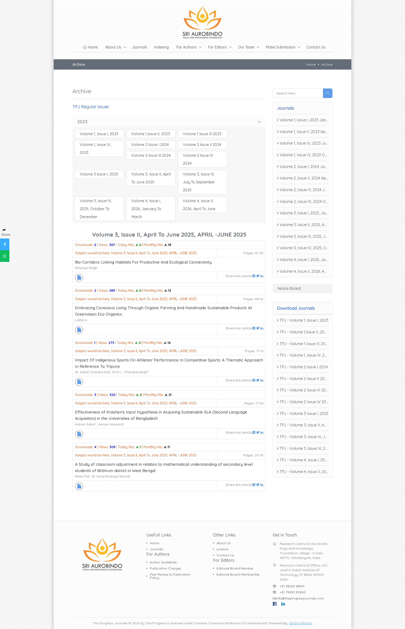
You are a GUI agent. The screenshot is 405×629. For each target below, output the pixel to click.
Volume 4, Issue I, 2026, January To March (304, 259)
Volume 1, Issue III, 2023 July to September (304, 143)
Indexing (161, 47)
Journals (139, 47)
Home (92, 47)
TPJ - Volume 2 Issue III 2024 (304, 390)
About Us (224, 543)
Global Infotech (300, 623)
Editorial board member (235, 568)
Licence (222, 549)
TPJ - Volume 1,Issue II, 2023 (304, 332)
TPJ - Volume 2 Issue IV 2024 (304, 401)
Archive (327, 64)
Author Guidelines (163, 562)
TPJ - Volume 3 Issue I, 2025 (304, 413)
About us (113, 47)
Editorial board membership (238, 574)
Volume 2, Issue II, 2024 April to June (304, 178)
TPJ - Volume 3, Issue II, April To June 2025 (304, 425)
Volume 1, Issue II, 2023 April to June (304, 131)
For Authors (186, 47)
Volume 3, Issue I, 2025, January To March (304, 213)
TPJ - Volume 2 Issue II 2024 (304, 378)
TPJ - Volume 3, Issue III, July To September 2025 (304, 436)
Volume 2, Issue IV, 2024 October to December (304, 201)
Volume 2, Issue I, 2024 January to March (304, 166)
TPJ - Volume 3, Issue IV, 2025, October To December (304, 448)
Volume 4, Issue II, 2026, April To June (304, 271)
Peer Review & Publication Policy (170, 576)
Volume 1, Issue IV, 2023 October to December (304, 155)
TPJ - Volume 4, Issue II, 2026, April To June (304, 471)
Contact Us (225, 555)
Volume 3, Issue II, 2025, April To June (304, 224)
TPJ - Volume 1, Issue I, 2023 (304, 320)
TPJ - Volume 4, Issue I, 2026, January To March (304, 460)
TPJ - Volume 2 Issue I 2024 (304, 367)
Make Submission (281, 47)
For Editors (217, 47)
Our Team (246, 47)
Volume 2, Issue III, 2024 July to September (304, 189)
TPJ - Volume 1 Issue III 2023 (304, 343)
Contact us (316, 47)
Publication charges (165, 568)
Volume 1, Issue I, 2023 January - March (304, 120)
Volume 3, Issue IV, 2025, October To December (304, 248)
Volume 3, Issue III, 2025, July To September (304, 236)
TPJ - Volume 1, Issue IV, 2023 (304, 355)
